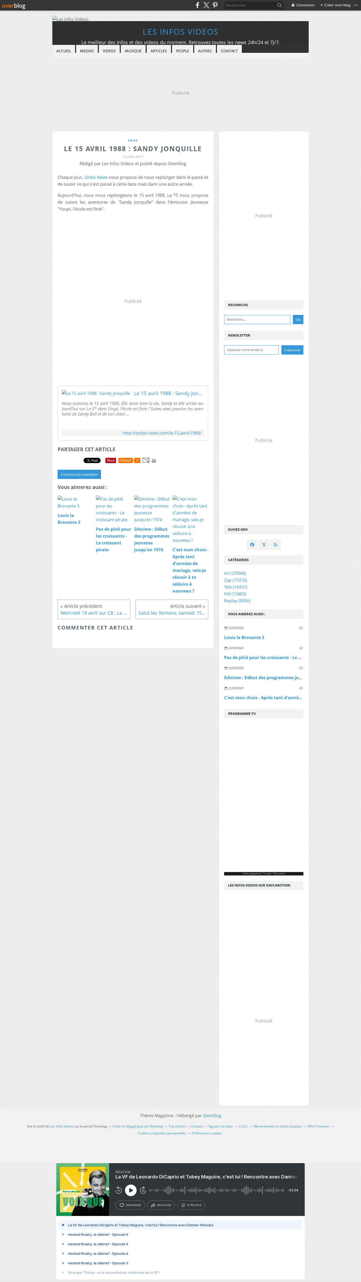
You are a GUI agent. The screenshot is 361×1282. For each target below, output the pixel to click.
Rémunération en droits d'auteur (278, 1126)
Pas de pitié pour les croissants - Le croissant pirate (277, 657)
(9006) (237, 601)
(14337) (235, 587)
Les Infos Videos (180, 31)
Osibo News (96, 177)
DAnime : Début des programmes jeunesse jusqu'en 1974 (283, 677)
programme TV (257, 873)
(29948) (235, 573)
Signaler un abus (221, 1126)
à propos (194, 1205)
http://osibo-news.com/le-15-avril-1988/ (162, 433)
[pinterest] (215, 5)
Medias (87, 50)
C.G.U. (243, 1126)
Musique (133, 50)
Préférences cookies (207, 1133)
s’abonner (133, 1205)
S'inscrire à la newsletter (79, 474)
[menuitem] (63, 51)
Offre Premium (318, 1126)
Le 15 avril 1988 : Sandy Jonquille (169, 393)
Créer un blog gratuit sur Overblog (138, 1126)
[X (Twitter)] (206, 5)
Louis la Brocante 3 (244, 637)
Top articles (177, 1126)
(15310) (235, 580)
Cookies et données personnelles (162, 1133)
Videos (109, 50)
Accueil (63, 50)
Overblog (212, 1115)
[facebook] (197, 5)
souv (133, 140)
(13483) (235, 594)
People (182, 50)
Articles (159, 50)
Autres (205, 50)
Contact (229, 50)
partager (164, 1205)
